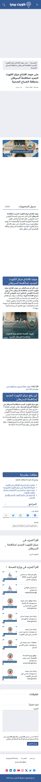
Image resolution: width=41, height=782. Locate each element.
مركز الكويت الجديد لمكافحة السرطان (25, 526)
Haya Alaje (28, 87)
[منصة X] (26, 770)
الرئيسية (33, 63)
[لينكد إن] (10, 770)
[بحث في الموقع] (3, 4)
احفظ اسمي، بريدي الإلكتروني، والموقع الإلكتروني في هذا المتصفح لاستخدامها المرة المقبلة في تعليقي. (20, 738)
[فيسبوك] (35, 515)
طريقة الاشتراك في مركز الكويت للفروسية (19, 487)
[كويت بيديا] (20, 5)
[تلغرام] (14, 770)
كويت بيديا (30, 224)
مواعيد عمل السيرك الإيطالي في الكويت (20, 485)
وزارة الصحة (15, 567)
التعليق (35, 709)
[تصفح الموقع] (37, 4)
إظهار (7, 206)
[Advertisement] (20, 32)
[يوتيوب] (18, 770)
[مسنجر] (27, 515)
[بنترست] (6, 770)
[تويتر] (13, 515)
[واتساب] (20, 515)
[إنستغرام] (22, 770)
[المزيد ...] (6, 515)
